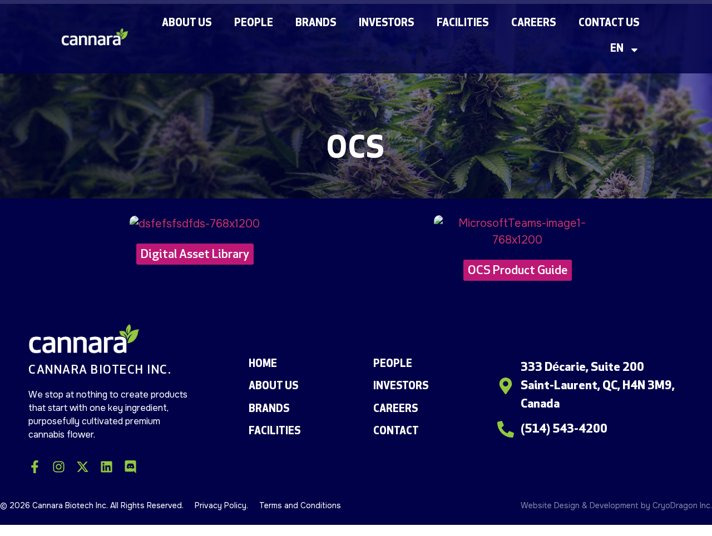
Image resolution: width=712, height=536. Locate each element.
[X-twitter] (82, 466)
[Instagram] (58, 466)
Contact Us (609, 23)
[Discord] (130, 466)
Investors (386, 23)
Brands (316, 23)
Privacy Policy (220, 505)
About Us (187, 23)
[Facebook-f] (34, 466)
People (253, 23)
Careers (533, 23)
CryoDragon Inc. (682, 505)
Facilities (463, 23)
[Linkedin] (106, 466)
